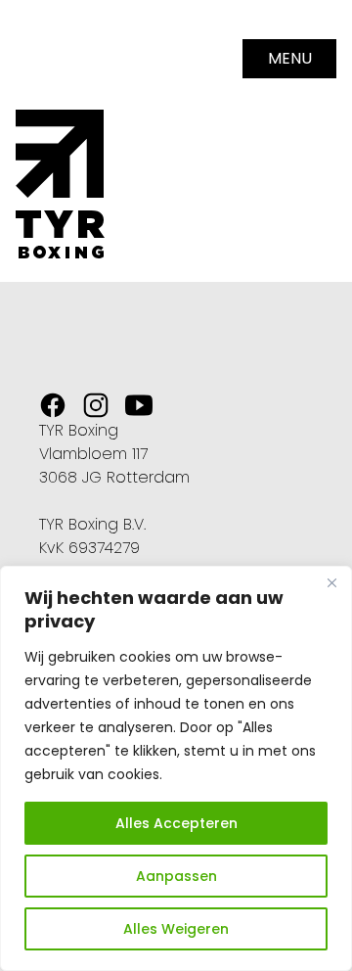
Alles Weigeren (176, 929)
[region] (176, 768)
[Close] (331, 582)
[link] (52, 405)
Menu (290, 58)
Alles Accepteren (176, 823)
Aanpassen (176, 876)
